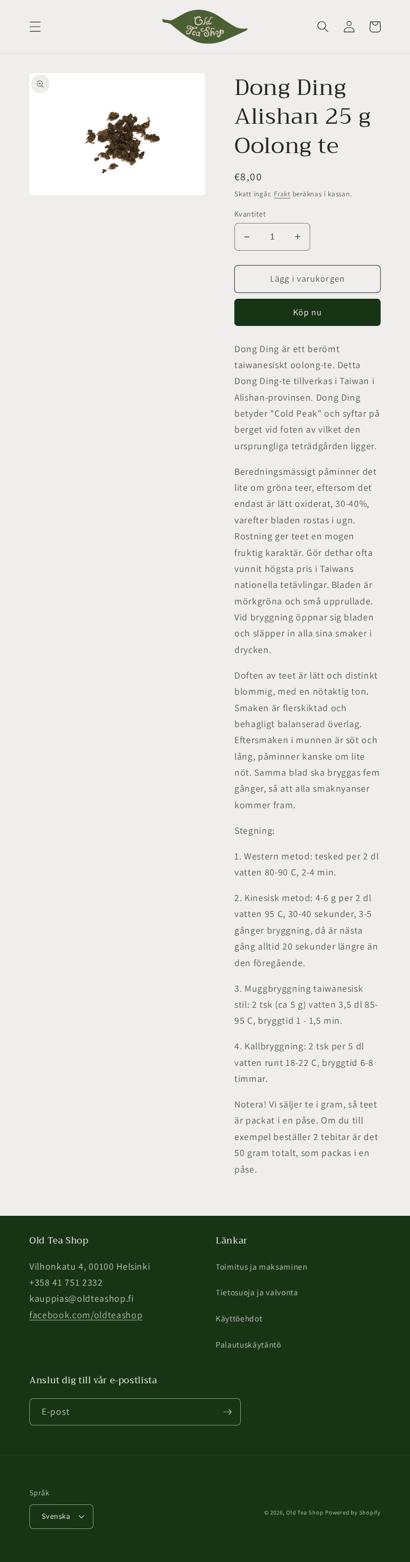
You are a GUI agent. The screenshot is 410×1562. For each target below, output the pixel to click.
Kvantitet (250, 214)
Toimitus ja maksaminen (262, 1266)
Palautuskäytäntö (248, 1344)
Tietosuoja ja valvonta (257, 1292)
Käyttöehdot (239, 1318)
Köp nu (307, 312)
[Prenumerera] (227, 1412)
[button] (35, 26)
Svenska (56, 1516)
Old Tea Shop (304, 1512)
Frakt (282, 193)
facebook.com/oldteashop (86, 1315)
